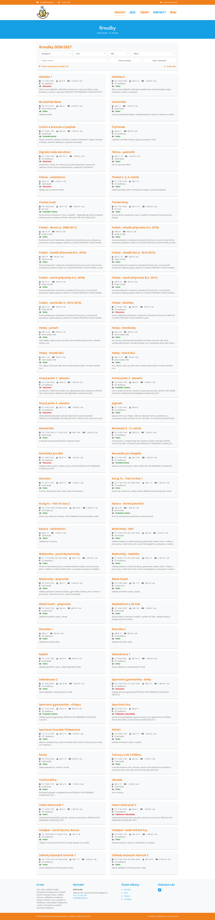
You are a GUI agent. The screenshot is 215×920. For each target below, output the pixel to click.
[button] (173, 12)
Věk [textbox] (112, 53)
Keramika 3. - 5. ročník (126, 428)
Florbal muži (47, 202)
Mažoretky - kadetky (125, 553)
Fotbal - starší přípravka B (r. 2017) (135, 277)
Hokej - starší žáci (123, 352)
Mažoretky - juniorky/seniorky (59, 553)
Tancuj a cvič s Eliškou (126, 754)
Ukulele (117, 779)
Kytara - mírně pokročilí (128, 503)
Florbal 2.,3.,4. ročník (125, 177)
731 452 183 (65, 2)
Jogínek (117, 403)
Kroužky (115, 33)
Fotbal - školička (123, 302)
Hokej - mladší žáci (51, 352)
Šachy (43, 754)
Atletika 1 (45, 76)
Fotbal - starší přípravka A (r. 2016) (62, 277)
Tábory (127, 896)
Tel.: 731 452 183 (80, 895)
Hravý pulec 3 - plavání (54, 403)
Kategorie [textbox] (46, 53)
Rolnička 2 (119, 629)
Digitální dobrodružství (55, 152)
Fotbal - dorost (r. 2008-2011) (58, 227)
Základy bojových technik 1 (57, 855)
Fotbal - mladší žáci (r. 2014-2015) (133, 252)
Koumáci (45, 478)
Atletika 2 (118, 76)
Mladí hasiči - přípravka (55, 604)
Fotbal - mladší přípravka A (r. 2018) (135, 227)
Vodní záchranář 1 (51, 804)
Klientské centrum (170, 2)
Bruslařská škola (50, 101)
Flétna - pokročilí (123, 152)
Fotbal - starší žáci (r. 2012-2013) (60, 302)
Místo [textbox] (136, 53)
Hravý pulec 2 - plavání (127, 378)
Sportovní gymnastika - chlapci (60, 704)
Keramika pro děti (51, 453)
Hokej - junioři (48, 327)
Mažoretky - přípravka (54, 579)
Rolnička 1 (46, 629)
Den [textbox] (78, 53)
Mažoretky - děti (123, 528)
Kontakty (127, 899)
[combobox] (55, 53)
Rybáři (43, 654)
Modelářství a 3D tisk (126, 604)
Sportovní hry (121, 704)
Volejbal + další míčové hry (129, 830)
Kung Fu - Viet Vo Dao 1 (127, 478)
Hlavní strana (102, 33)
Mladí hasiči (120, 579)
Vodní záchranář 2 (124, 804)
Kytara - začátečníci (52, 528)
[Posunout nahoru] (209, 914)
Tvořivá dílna (48, 779)
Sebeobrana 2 (48, 679)
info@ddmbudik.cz (47, 2)
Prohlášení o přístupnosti (156, 916)
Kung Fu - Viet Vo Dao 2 (54, 503)
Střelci (116, 729)
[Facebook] (159, 890)
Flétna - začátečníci (52, 177)
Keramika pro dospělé (126, 453)
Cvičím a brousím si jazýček (57, 127)
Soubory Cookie (172, 916)
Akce (126, 893)
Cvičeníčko (119, 101)
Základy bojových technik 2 (130, 855)
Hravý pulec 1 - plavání (54, 378)
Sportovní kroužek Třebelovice (59, 729)
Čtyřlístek (118, 127)
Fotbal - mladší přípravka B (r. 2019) (62, 252)
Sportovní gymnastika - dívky (131, 679)
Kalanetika (46, 428)
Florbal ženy (120, 202)
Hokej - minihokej (124, 327)
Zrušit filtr (171, 66)
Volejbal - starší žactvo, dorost (59, 830)
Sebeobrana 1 (121, 654)
